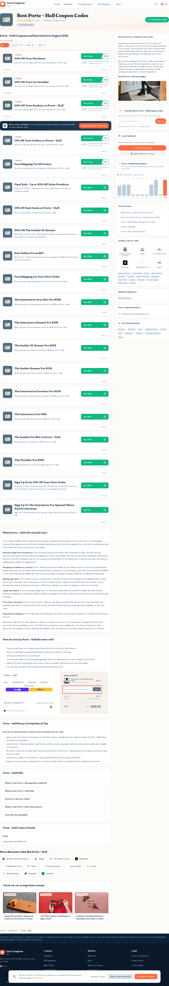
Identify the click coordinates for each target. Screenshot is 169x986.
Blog (89, 960)
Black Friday (49, 965)
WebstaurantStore (153, 333)
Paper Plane (122, 280)
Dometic (133, 283)
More (118, 4)
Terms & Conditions (140, 956)
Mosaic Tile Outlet (142, 276)
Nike (120, 333)
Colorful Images (152, 280)
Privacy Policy (137, 960)
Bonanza (141, 280)
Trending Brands (85, 4)
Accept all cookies (146, 976)
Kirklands (121, 276)
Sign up (160, 121)
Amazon (122, 329)
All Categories (104, 4)
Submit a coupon (95, 965)
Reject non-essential (120, 976)
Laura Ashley (137, 273)
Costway (132, 280)
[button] (4, 45)
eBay (120, 337)
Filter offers (6, 41)
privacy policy (145, 126)
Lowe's (163, 329)
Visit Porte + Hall (158, 19)
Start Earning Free (143, 148)
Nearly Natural (157, 273)
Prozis (147, 273)
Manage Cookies (98, 976)
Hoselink (131, 276)
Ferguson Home (151, 329)
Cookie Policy (137, 965)
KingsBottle (155, 276)
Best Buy (131, 329)
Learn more (37, 978)
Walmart (139, 333)
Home (57, 4)
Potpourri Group (124, 273)
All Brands (68, 4)
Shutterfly (129, 333)
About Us (92, 956)
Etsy (140, 329)
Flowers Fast (122, 283)
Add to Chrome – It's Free (94, 126)
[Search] (155, 4)
